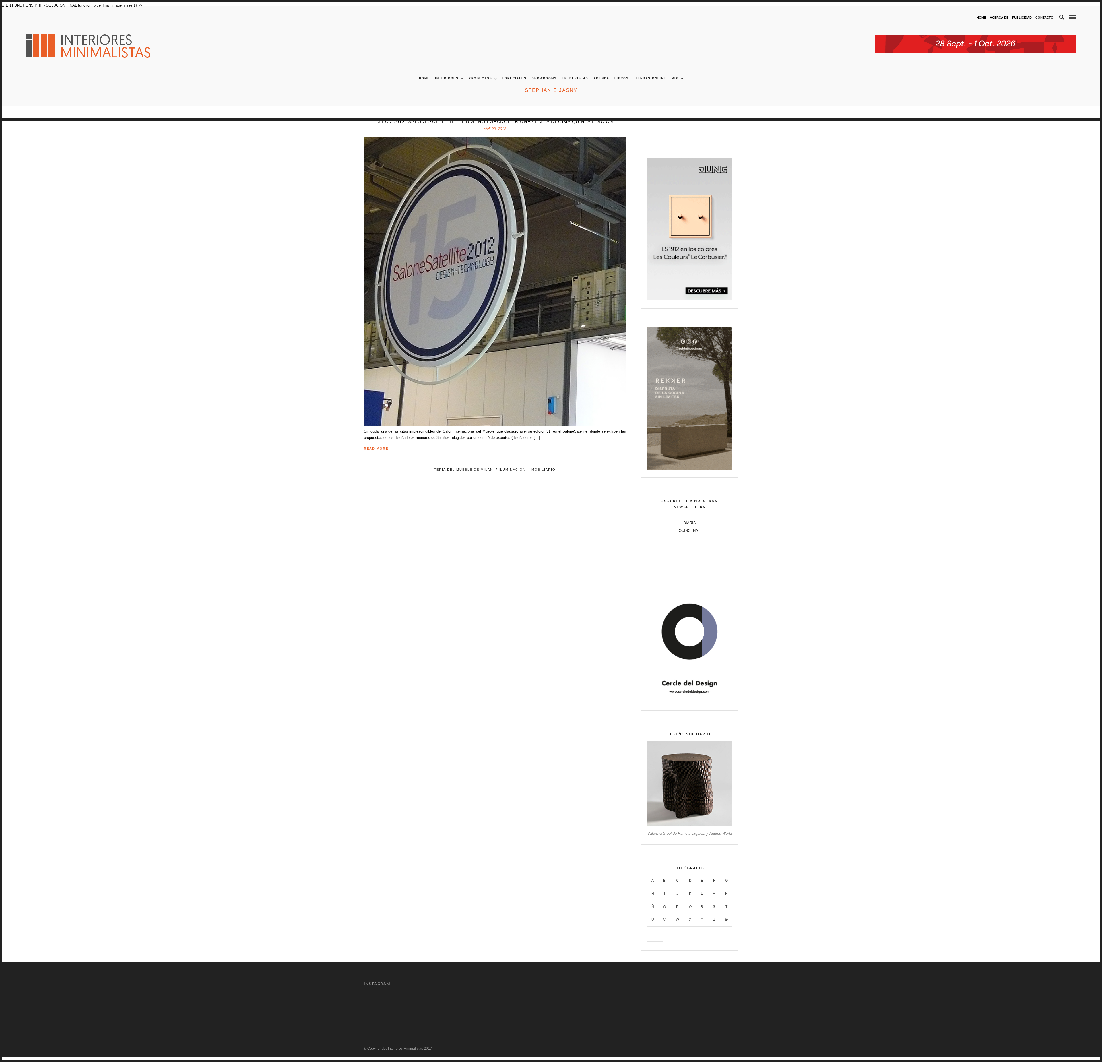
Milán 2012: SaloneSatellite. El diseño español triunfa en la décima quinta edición (495, 121)
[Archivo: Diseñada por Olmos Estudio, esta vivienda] (386, 1006)
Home (981, 17)
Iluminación (512, 469)
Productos (480, 78)
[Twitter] (683, 127)
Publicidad (1022, 17)
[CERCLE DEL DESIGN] (689, 701)
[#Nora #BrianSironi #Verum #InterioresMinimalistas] (716, 1006)
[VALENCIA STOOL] (689, 825)
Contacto (1044, 17)
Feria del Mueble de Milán (463, 469)
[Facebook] (671, 127)
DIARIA (689, 523)
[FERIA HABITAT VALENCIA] (975, 38)
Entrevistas (575, 78)
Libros (621, 78)
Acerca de (999, 17)
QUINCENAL (689, 530)
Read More (376, 448)
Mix (675, 78)
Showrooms (544, 78)
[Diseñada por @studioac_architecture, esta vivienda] (527, 1006)
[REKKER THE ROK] (689, 468)
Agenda (601, 78)
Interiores (447, 78)
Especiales (514, 78)
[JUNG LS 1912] (689, 299)
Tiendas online (650, 78)
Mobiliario (543, 469)
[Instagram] (708, 127)
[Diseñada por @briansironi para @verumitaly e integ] (669, 1006)
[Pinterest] (695, 127)
